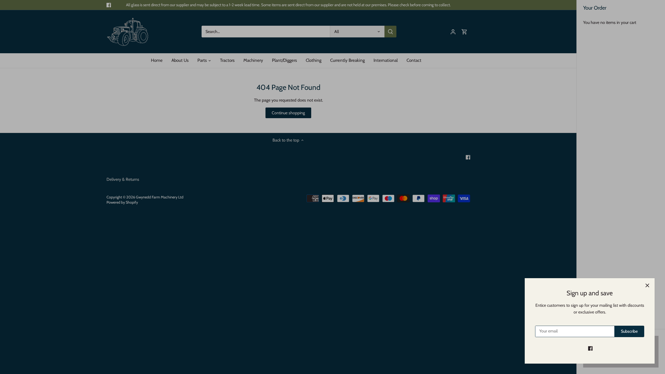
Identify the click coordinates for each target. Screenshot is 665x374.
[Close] (647, 285)
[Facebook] (590, 348)
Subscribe (629, 331)
